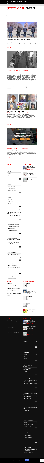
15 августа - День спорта (12, 272)
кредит (8, 295)
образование (14, 286)
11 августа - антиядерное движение (14, 267)
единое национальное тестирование (13, 288)
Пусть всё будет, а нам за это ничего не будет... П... (31, 310)
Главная (8, 20)
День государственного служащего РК (14, 257)
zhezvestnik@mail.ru (11, 330)
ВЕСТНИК (21, 8)
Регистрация (12, 1)
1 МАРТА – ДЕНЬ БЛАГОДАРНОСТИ (14, 215)
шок (8, 293)
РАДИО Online (10, 2)
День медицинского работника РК (14, 254)
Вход (7, 1)
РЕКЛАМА (25, 422)
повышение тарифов (11, 285)
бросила (18, 291)
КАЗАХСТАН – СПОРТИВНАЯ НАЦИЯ (14, 209)
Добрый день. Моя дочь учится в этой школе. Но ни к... (32, 298)
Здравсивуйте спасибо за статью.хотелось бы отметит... (31, 285)
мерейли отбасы (16, 290)
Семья (11, 290)
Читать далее (9, 47)
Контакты (25, 1)
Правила (20, 1)
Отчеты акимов (10, 199)
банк (19, 293)
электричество (10, 283)
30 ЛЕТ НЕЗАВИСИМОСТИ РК (13, 230)
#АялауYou (15, 293)
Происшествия (10, 177)
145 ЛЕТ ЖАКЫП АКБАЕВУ (12, 250)
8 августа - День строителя (12, 265)
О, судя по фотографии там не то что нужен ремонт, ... (32, 304)
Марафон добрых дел (27, 435)
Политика (9, 171)
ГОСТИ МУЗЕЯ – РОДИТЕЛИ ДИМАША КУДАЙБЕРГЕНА (31, 167)
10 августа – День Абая (11, 263)
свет (17, 285)
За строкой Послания (11, 188)
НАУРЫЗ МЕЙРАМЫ (11, 222)
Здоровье (9, 173)
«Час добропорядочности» (12, 203)
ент (8, 290)
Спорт (9, 182)
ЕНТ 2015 (8, 286)
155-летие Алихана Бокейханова (13, 224)
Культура (25, 354)
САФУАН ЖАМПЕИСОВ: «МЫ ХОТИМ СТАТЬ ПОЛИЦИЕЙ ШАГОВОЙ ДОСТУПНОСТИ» (31, 173)
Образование (10, 175)
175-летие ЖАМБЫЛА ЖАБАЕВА (13, 226)
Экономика (10, 169)
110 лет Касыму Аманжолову (12, 245)
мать (11, 293)
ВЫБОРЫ (9, 197)
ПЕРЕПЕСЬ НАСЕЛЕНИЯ (12, 278)
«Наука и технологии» (11, 228)
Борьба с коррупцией (11, 186)
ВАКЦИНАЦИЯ (10, 201)
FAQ (17, 1)
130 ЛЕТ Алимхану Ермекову (13, 252)
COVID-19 (9, 184)
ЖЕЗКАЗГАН (9, 291)
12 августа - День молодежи (12, 270)
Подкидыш (14, 291)
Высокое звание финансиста (30, 179)
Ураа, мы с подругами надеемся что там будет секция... (31, 292)
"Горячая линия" (10, 236)
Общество (9, 167)
